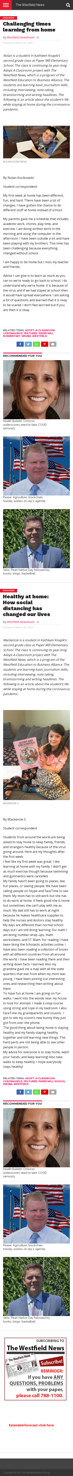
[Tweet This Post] (28, 343)
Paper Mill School (52, 1081)
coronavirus (12, 333)
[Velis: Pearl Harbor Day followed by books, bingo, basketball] (36, 538)
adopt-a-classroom (40, 330)
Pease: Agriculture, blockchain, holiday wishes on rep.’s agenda (24, 499)
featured (30, 333)
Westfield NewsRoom (21, 37)
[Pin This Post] (44, 343)
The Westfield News (30, 5)
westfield (39, 336)
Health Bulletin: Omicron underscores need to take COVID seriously (25, 424)
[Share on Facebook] (20, 343)
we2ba (26, 336)
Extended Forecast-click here (31, 1425)
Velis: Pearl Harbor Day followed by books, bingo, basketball (26, 571)
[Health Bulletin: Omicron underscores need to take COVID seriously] (36, 389)
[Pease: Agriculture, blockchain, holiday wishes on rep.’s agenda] (36, 465)
